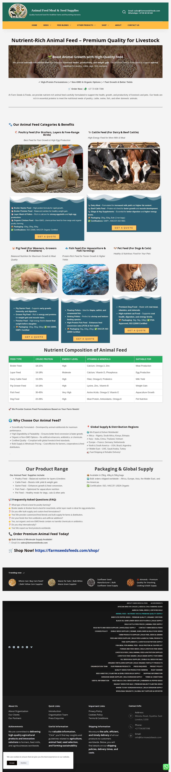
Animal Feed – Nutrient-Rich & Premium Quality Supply (139, 614)
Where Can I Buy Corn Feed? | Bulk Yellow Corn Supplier (31, 582)
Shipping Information (152, 674)
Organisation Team (58, 714)
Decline (23, 763)
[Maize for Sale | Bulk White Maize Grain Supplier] (51, 582)
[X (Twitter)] (14, 647)
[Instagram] (18, 647)
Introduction (55, 711)
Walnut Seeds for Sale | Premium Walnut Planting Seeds (138, 684)
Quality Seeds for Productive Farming (131, 670)
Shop (104, 25)
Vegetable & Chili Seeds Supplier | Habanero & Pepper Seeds (137, 681)
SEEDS (46, 25)
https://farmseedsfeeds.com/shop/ (67, 550)
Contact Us (133, 25)
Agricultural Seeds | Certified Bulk (147, 610)
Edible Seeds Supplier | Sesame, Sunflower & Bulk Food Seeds (136, 631)
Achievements (156, 603)
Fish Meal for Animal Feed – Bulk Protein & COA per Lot (139, 645)
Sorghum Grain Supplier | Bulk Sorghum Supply (121, 677)
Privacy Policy (156, 666)
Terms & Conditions (153, 677)
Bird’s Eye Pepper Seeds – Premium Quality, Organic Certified (136, 617)
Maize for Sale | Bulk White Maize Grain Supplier (70, 582)
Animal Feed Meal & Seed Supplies (55, 10)
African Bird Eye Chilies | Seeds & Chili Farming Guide (140, 607)
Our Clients (14, 714)
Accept (12, 763)
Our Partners (15, 718)
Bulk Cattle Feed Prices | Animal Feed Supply (143, 624)
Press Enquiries (140, 666)
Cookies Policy (101, 631)
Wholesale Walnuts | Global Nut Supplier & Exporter (139, 691)
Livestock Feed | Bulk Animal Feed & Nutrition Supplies (138, 652)
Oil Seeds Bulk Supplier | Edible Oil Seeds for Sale (141, 659)
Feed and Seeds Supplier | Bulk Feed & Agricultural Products (136, 638)
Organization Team (99, 666)
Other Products (85, 25)
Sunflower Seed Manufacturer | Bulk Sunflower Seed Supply (107, 582)
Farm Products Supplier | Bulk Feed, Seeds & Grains (140, 635)
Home (34, 25)
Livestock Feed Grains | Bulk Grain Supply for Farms (140, 656)
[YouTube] (27, 647)
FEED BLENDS (63, 25)
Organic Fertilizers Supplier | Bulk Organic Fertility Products (135, 663)
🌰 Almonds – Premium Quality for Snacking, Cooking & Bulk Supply (147, 582)
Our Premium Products (120, 666)
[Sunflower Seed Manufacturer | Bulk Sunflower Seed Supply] (91, 582)
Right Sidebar (156, 670)
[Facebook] (9, 647)
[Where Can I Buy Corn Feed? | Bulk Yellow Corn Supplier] (12, 582)
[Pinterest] (23, 647)
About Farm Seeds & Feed (137, 603)
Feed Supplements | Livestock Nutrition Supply (142, 642)
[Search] (124, 12)
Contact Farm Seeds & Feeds (150, 628)
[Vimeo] (31, 647)
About (118, 25)
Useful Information (100, 681)
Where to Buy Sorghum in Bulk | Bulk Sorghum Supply (139, 688)
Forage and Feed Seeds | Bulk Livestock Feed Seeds (141, 649)
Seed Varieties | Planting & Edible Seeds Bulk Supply (118, 674)
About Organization (18, 711)
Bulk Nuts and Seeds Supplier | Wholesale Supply (114, 628)
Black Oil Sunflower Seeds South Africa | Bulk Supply (139, 621)
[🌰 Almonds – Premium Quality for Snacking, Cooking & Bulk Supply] (130, 582)
